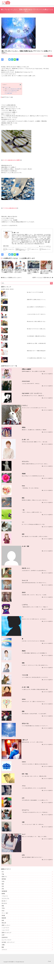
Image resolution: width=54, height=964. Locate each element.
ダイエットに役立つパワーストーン (33, 250)
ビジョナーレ (25, 810)
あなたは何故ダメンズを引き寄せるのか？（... (36, 306)
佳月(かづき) (25, 723)
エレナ (23, 834)
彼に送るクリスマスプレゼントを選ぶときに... (36, 328)
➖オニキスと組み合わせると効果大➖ (13, 88)
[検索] (51, 283)
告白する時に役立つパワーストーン (45, 250)
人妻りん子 (25, 739)
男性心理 (4, 922)
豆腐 (23, 822)
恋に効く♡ (4, 900)
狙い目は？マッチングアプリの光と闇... (35, 292)
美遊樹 (23, 473)
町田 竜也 (25, 774)
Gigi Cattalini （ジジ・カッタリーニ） (32, 393)
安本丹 (23, 592)
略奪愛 (3, 893)
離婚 (3, 947)
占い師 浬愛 (25, 546)
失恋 (3, 886)
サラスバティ (25, 461)
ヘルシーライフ (5, 930)
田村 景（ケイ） (26, 568)
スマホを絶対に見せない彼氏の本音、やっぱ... (36, 358)
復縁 (3, 883)
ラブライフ (4, 949)
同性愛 (3, 915)
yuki (23, 798)
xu (22, 616)
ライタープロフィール (12, 91)
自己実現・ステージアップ (8, 942)
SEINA (24, 699)
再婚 (3, 905)
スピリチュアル (5, 898)
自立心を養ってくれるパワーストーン (8, 250)
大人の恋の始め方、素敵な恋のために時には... (36, 336)
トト (23, 522)
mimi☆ (24, 761)
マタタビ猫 (25, 675)
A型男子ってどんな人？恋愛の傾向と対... (42, 277)
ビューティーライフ (6, 939)
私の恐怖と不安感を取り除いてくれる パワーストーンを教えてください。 (33, 271)
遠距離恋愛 (4, 891)
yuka (23, 855)
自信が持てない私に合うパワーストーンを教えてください (20, 271)
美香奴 (23, 427)
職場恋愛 (4, 918)
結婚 (3, 920)
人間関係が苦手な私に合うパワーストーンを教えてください (20, 250)
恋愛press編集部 (26, 369)
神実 (23, 534)
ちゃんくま (25, 580)
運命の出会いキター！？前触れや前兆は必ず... (36, 350)
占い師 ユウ (25, 439)
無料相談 (4, 879)
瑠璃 (23, 663)
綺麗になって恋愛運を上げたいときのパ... (12, 277)
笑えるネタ (4, 903)
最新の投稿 (9, 93)
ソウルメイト (5, 896)
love (3, 871)
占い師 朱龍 (25, 687)
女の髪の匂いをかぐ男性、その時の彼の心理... (36, 343)
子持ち (3, 908)
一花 (23, 510)
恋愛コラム (4, 876)
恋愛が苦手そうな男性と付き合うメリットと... (36, 299)
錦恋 (23, 498)
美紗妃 (23, 650)
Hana (23, 485)
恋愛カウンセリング (6, 932)
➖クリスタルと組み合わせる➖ (12, 90)
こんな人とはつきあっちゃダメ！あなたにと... (36, 314)
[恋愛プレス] (14, 3)
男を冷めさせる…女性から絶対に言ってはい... (36, 321)
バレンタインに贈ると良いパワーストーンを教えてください (46, 272)
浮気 (3, 888)
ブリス (23, 785)
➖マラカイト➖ (6, 87)
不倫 (3, 874)
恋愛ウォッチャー (6, 925)
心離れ (3, 944)
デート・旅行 (5, 913)
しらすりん (25, 604)
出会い (3, 910)
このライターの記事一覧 (45, 246)
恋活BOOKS (5, 937)
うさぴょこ (25, 405)
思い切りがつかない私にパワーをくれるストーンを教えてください (7, 271)
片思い (3, 881)
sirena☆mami (26, 381)
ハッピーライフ (5, 927)
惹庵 (23, 711)
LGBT (3, 935)
